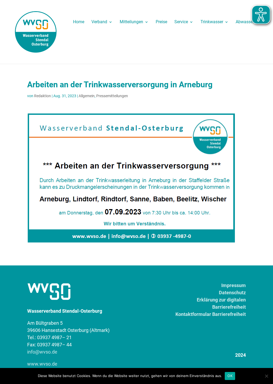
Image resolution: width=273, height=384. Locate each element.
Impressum (233, 285)
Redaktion (42, 96)
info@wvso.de (42, 352)
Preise (161, 22)
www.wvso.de (42, 364)
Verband (99, 22)
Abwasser (245, 22)
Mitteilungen (131, 22)
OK (229, 376)
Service (181, 22)
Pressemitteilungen (112, 96)
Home (78, 22)
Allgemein (87, 96)
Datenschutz (232, 292)
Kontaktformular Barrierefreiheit (210, 314)
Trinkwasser (211, 22)
